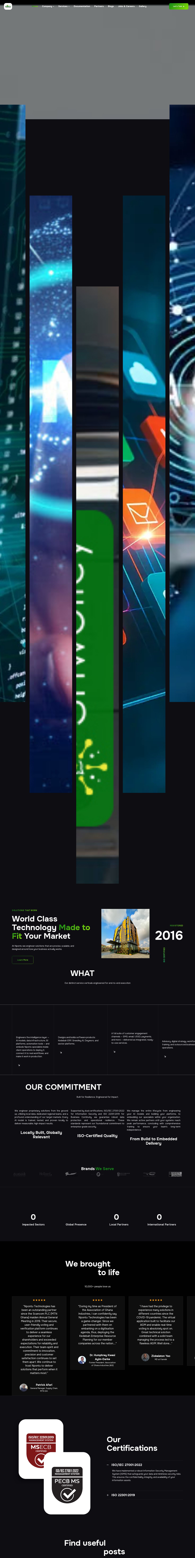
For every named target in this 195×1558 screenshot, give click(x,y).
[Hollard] (45, 1174)
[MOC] (123, 1174)
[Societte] (175, 1174)
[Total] (149, 1174)
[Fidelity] (97, 1174)
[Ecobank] (19, 1174)
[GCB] (71, 1174)
